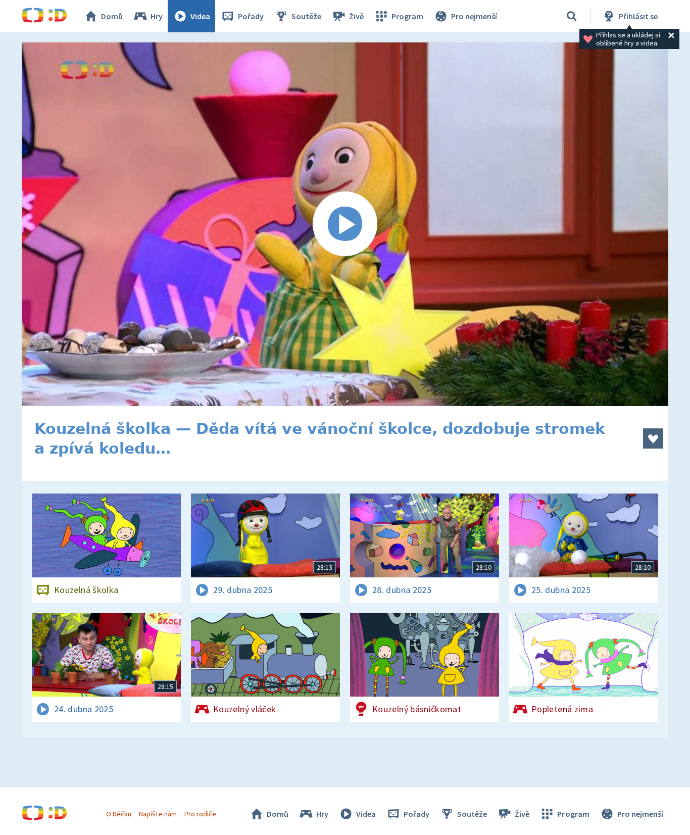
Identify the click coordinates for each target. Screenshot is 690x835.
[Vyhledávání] (572, 16)
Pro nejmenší (474, 16)
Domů (112, 16)
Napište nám (157, 813)
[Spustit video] (345, 224)
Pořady (251, 16)
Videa (200, 16)
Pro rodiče (200, 813)
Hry (157, 16)
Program (407, 16)
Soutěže (306, 16)
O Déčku (118, 813)
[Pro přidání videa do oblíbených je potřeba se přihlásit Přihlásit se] (653, 438)
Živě (356, 16)
